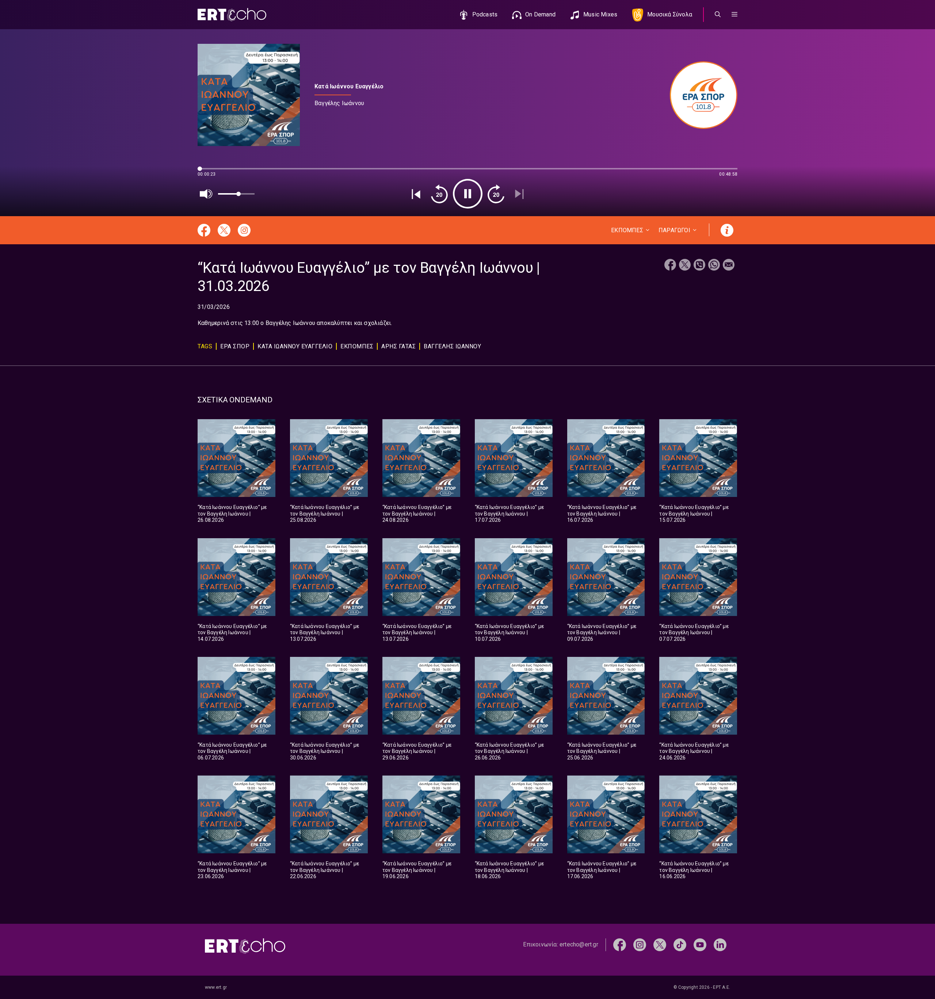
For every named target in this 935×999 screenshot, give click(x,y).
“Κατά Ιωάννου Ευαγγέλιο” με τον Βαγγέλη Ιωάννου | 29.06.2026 (416, 751)
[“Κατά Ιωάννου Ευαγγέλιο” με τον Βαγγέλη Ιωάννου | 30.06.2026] (329, 696)
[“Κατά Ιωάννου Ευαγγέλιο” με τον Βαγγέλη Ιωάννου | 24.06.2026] (698, 696)
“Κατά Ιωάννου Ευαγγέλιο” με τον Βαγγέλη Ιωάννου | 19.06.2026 (416, 870)
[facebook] (619, 944)
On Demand (540, 14)
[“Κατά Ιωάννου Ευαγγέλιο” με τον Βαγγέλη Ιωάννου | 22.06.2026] (329, 814)
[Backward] (439, 194)
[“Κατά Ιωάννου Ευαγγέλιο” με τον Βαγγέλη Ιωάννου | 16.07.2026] (606, 458)
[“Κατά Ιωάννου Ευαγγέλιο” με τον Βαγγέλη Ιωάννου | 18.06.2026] (514, 814)
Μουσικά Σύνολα (669, 14)
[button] (734, 15)
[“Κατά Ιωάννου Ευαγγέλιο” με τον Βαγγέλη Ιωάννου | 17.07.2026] (514, 458)
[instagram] (639, 944)
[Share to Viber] (699, 265)
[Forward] (496, 194)
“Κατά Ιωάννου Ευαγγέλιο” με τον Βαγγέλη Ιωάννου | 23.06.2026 (232, 870)
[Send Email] (728, 265)
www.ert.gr (216, 987)
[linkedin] (720, 944)
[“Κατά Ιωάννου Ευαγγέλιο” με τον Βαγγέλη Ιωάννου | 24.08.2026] (421, 458)
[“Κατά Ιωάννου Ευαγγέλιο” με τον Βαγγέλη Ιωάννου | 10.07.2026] (514, 577)
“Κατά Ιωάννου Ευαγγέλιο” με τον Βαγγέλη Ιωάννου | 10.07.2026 (509, 632)
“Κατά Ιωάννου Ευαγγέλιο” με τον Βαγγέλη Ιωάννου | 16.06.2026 (693, 870)
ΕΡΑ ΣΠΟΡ (234, 346)
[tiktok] (679, 944)
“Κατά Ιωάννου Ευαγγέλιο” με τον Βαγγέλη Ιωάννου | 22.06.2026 (324, 870)
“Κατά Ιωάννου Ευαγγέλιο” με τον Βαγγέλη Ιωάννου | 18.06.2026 (509, 870)
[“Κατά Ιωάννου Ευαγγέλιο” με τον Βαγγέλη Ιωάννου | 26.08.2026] (236, 458)
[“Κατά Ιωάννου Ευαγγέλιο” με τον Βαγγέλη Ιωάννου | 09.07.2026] (606, 577)
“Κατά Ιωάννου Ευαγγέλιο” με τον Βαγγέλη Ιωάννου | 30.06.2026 (324, 751)
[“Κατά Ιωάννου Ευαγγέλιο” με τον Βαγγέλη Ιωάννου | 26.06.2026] (514, 696)
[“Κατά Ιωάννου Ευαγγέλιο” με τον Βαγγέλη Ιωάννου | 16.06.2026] (698, 814)
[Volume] (206, 194)
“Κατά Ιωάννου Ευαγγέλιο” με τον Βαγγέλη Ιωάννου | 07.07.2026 (693, 632)
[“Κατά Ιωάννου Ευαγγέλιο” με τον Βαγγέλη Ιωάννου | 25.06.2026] (606, 696)
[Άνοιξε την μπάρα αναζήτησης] (717, 14)
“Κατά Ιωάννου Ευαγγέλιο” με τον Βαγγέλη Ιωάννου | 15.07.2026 (693, 513)
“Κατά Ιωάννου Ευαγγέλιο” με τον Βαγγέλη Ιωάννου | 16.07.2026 (601, 513)
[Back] (416, 194)
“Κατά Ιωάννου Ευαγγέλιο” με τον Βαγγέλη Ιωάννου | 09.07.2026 (601, 632)
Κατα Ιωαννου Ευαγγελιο (294, 346)
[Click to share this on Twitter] (685, 265)
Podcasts (485, 14)
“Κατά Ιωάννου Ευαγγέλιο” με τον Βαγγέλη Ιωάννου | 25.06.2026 (601, 751)
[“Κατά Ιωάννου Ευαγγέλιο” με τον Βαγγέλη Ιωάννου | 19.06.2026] (421, 814)
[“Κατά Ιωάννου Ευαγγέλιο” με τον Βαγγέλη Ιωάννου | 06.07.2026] (236, 696)
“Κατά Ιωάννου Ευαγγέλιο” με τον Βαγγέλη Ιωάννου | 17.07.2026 (509, 513)
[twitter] (659, 944)
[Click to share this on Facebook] (670, 265)
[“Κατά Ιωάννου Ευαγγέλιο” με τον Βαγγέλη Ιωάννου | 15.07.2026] (698, 458)
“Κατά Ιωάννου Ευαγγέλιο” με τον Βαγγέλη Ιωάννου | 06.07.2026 (232, 751)
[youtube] (700, 944)
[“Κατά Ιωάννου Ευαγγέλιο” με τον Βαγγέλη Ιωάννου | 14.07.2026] (236, 577)
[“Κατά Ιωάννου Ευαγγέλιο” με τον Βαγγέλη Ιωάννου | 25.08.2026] (329, 458)
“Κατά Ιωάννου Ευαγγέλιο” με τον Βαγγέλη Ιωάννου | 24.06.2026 (693, 751)
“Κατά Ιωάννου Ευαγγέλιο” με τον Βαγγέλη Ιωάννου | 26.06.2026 (509, 751)
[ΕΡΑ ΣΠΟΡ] (700, 95)
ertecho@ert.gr (579, 944)
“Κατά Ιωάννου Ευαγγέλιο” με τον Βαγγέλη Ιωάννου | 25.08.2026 (324, 513)
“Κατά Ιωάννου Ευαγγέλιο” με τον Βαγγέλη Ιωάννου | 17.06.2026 (601, 870)
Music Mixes (600, 14)
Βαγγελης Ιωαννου (452, 346)
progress (210, 172)
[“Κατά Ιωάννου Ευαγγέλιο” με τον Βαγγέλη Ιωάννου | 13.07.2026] (329, 577)
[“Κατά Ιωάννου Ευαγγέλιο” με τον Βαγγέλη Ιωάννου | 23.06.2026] (236, 814)
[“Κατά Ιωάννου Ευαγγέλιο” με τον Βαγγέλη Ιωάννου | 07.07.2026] (698, 577)
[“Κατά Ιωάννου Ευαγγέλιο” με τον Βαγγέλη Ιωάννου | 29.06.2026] (421, 696)
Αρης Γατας (398, 346)
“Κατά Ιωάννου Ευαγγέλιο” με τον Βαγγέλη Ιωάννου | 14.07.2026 (232, 632)
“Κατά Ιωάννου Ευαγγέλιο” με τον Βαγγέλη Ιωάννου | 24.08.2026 (416, 513)
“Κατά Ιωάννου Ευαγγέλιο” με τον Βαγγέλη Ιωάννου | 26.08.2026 (232, 513)
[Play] (468, 194)
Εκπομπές (356, 346)
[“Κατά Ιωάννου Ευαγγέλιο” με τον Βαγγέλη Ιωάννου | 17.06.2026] (606, 814)
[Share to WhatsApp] (714, 265)
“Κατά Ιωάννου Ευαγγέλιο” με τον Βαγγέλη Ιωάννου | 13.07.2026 (324, 632)
